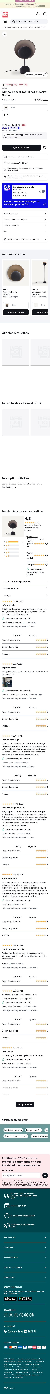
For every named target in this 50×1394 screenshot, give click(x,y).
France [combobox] (10, 1388)
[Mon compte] (38, 14)
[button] (45, 14)
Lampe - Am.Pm (33, 1130)
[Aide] (45, 231)
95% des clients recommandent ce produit (35, 572)
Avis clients (35, 1367)
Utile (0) (17, 636)
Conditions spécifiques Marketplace (30, 1359)
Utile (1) (17, 776)
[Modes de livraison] (45, 213)
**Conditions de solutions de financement (25, 1375)
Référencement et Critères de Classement (18, 1362)
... (2, 27)
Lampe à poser (10, 27)
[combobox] (25, 582)
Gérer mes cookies (22, 1372)
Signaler (32, 636)
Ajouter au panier (21, 147)
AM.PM (4, 89)
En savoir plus (14, 1293)
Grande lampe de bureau (15, 1136)
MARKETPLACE (9, 1277)
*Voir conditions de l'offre (11, 1181)
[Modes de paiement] (45, 225)
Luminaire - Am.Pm (13, 1130)
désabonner (32, 1184)
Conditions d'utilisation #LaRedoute (16, 1370)
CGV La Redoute (9, 1359)
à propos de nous (11, 1257)
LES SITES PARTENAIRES (13, 1267)
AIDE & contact (10, 1237)
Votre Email (7, 1170)
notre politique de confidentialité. (34, 1186)
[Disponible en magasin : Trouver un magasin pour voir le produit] (45, 176)
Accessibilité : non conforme (13, 1378)
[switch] (29, 192)
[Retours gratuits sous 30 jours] (45, 219)
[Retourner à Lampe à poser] (4, 34)
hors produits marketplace (23, 191)
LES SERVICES (9, 1247)
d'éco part (13, 130)
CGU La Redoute (22, 1367)
